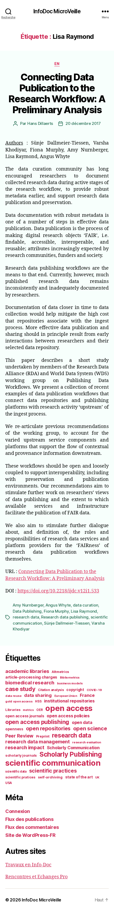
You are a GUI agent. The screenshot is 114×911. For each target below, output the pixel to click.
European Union (65, 696)
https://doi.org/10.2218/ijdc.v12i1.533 (58, 591)
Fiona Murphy (56, 611)
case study (20, 688)
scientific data (16, 771)
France (87, 695)
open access (69, 708)
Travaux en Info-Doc (28, 865)
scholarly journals (21, 755)
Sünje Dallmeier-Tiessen (66, 623)
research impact (24, 747)
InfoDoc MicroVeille (56, 11)
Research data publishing (65, 617)
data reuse (13, 696)
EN (57, 63)
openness (14, 729)
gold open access (19, 701)
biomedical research (29, 682)
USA (8, 783)
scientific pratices (20, 777)
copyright (75, 690)
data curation (85, 605)
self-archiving (50, 777)
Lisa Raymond (84, 611)
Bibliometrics (70, 677)
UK (97, 777)
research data (26, 617)
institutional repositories (69, 701)
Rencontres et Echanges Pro (36, 877)
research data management (37, 741)
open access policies (68, 715)
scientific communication (53, 763)
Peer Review (19, 736)
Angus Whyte (58, 605)
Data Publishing (27, 611)
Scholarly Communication (73, 747)
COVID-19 (94, 690)
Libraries (12, 710)
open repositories (48, 728)
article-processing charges (31, 677)
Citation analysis (51, 690)
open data (82, 722)
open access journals (24, 716)
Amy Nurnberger (28, 605)
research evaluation (86, 742)
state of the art (79, 777)
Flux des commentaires (32, 827)
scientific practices (53, 771)
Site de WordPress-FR (30, 835)
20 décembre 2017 (83, 123)
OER (39, 710)
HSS (38, 701)
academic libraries (27, 671)
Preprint (43, 736)
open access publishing (37, 721)
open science (90, 728)
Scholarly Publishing (71, 754)
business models (70, 683)
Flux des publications (29, 819)
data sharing (38, 695)
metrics (28, 710)
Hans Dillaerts (40, 123)
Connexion (17, 811)
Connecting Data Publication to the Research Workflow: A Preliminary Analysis (56, 93)
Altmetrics (60, 672)
